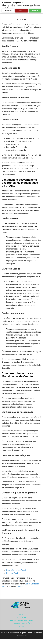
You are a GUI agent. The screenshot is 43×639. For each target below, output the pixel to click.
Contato (21, 617)
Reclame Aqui (12, 573)
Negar (21, 11)
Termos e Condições (21, 623)
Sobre (21, 626)
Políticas (8, 11)
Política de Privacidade (21, 620)
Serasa (20, 587)
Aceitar (35, 11)
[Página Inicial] (21, 605)
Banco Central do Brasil (16, 570)
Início (21, 614)
